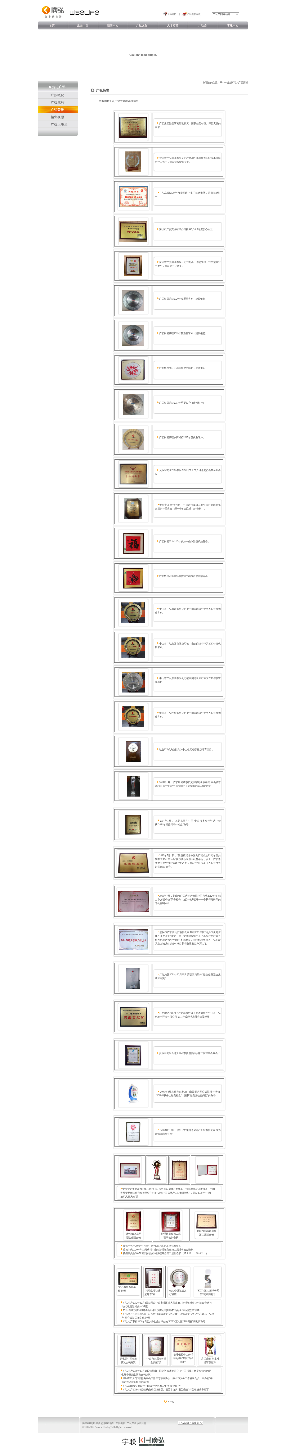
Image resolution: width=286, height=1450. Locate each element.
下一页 (170, 1401)
